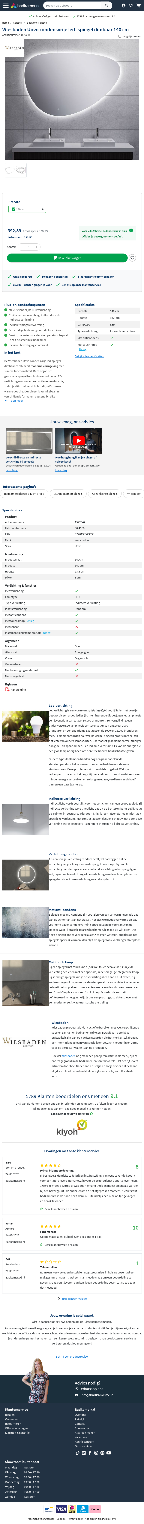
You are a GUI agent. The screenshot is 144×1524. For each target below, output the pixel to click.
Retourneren (13, 1423)
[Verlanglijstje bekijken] (131, 5)
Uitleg (82, 349)
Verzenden (12, 1419)
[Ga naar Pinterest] (102, 1453)
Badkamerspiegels (37, 22)
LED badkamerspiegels (68, 493)
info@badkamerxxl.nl (97, 1395)
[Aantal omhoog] (36, 247)
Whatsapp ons (92, 1388)
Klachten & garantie (17, 1432)
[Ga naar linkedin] (84, 1453)
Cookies (61, 1518)
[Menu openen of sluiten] (6, 5)
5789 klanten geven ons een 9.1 (96, 16)
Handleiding (18, 689)
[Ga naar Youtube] (108, 1453)
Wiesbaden (69, 1056)
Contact (80, 1423)
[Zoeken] (106, 5)
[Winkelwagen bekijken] (138, 5)
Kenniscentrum (84, 1441)
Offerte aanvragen (16, 1428)
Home (5, 22)
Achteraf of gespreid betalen (50, 16)
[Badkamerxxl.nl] (25, 5)
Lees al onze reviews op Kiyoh (70, 1113)
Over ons (80, 1414)
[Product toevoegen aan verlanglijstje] (132, 257)
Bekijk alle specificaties (89, 356)
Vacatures (81, 1437)
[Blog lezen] (29, 441)
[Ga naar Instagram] (96, 1453)
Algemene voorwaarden (41, 1518)
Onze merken (83, 1446)
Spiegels (17, 22)
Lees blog (12, 470)
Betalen (10, 1414)
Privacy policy (75, 1518)
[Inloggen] (123, 5)
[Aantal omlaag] (21, 247)
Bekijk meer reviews (74, 1299)
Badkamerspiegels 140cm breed (24, 493)
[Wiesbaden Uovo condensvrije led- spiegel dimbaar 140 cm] (72, 99)
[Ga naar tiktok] (77, 1453)
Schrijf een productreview (72, 1356)
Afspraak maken (85, 1432)
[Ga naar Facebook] (90, 1453)
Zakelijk (80, 1419)
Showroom (82, 1428)
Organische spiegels (105, 493)
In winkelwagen (70, 258)
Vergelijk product (132, 36)
